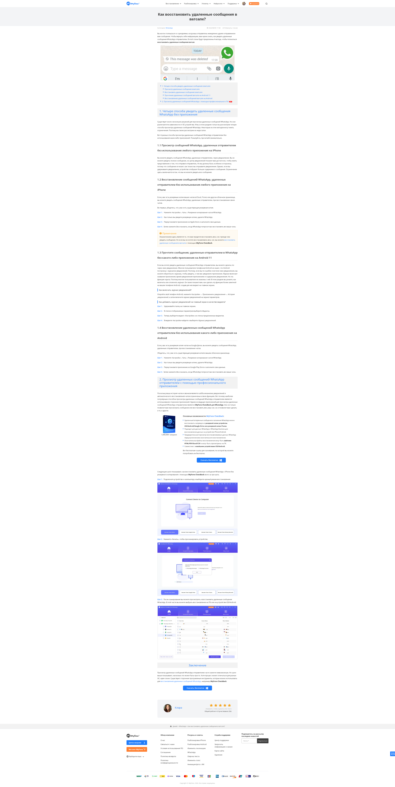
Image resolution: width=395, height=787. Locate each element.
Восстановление (172, 3)
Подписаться (262, 741)
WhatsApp (169, 28)
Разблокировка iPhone (197, 740)
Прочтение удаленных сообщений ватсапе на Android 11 (187, 95)
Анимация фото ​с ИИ (196, 764)
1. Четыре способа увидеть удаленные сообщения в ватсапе (186, 86)
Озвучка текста (193, 756)
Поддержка (232, 3)
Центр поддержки (222, 740)
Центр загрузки (135, 743)
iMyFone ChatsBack (215, 416)
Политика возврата (168, 756)
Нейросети (218, 3)
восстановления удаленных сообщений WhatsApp (181, 681)
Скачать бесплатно (209, 460)
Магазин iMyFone (136, 749)
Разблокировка (190, 3)
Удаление (218, 755)
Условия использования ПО (172, 748)
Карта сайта (219, 751)
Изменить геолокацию (197, 748)
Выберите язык (135, 756)
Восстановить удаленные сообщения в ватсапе (183, 92)
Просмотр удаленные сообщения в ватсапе (182, 89)
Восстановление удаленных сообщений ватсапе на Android (188, 98)
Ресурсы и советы (195, 735)
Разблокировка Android (197, 744)
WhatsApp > (183, 726)
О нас (163, 740)
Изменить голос (194, 760)
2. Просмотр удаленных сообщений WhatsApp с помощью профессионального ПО (195, 101)
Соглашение (166, 752)
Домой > (176, 726)
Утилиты (205, 3)
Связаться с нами (167, 744)
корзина (255, 3)
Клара (178, 707)
